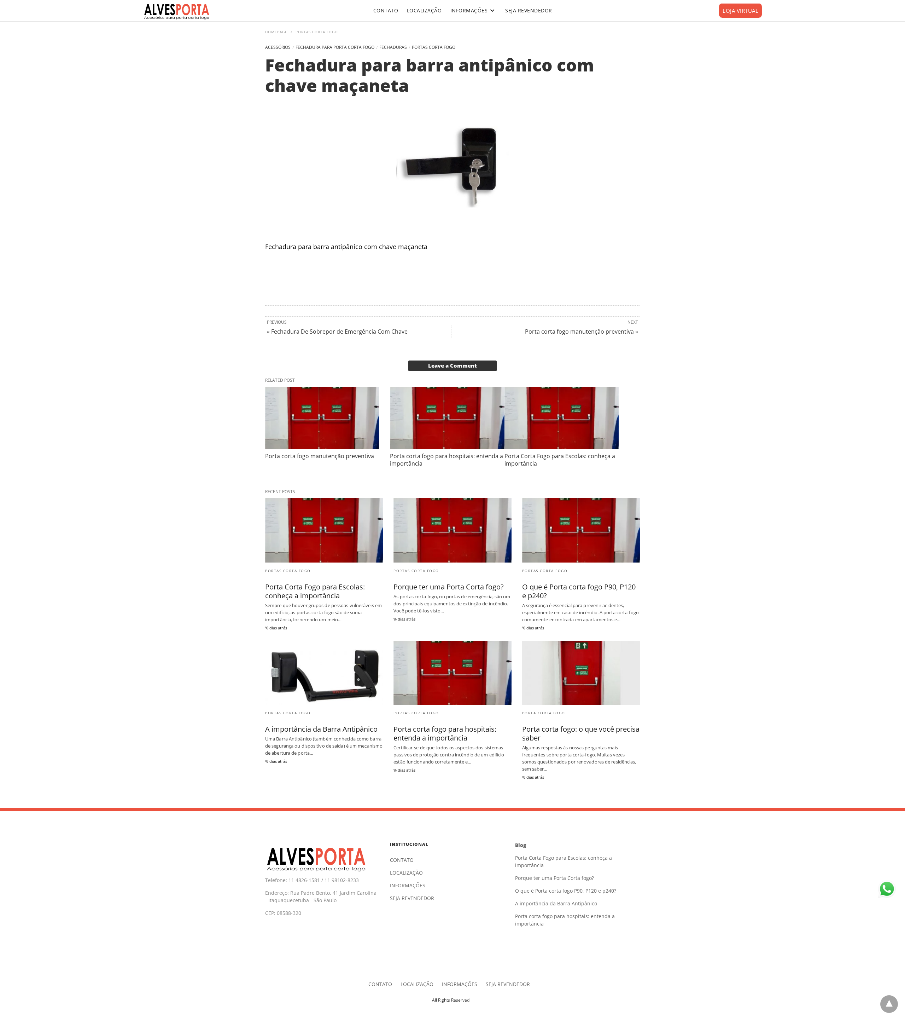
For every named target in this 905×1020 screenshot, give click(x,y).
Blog (520, 845)
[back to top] (889, 1004)
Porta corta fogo (543, 712)
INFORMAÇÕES (469, 10)
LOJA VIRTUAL (740, 10)
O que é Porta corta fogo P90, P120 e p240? (579, 591)
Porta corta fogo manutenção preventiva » (581, 331)
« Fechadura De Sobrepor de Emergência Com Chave (337, 331)
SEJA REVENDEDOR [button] (528, 10)
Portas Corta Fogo (317, 31)
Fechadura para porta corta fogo (335, 47)
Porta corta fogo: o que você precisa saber (581, 733)
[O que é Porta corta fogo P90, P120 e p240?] (581, 530)
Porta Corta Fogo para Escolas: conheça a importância (559, 459)
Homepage (276, 31)
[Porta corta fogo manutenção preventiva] (322, 418)
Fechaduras (393, 47)
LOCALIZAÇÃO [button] (424, 10)
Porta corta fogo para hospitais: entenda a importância (446, 459)
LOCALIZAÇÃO (406, 872)
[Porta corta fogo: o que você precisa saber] (581, 673)
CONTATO (402, 860)
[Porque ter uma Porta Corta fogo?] (452, 530)
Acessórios (278, 47)
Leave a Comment (452, 365)
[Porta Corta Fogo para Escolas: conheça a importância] (561, 418)
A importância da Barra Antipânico (321, 729)
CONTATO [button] (385, 10)
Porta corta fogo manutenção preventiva (319, 456)
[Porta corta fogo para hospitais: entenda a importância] (447, 418)
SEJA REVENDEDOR (412, 898)
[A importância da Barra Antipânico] (324, 673)
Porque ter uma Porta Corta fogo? (448, 587)
